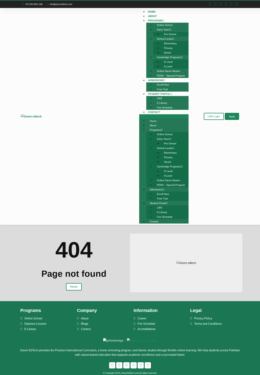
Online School (164, 25)
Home (151, 11)
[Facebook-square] (210, 4)
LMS (159, 98)
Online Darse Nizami (168, 71)
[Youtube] (141, 365)
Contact (154, 112)
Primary (168, 48)
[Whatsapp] (126, 365)
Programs (155, 20)
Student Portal (159, 93)
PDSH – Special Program (171, 75)
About (152, 16)
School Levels (164, 38)
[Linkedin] (226, 4)
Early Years (163, 29)
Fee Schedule (164, 107)
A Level (168, 66)
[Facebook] (112, 365)
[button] (164, 116)
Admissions (156, 80)
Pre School (170, 34)
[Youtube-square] (231, 4)
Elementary (170, 43)
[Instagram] (215, 4)
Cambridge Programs (169, 57)
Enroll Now (163, 84)
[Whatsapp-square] (220, 4)
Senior (167, 52)
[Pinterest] (236, 4)
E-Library (162, 102)
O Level (168, 61)
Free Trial (162, 89)
